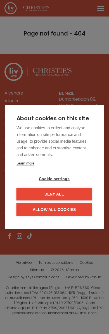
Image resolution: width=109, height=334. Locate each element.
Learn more (25, 163)
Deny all (54, 194)
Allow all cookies (54, 210)
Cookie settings (54, 179)
